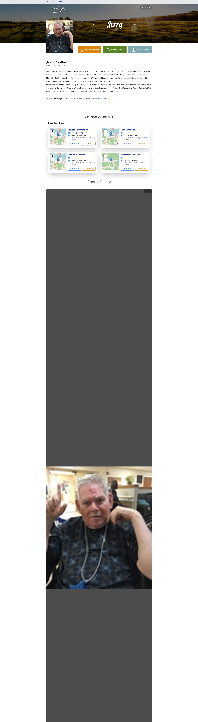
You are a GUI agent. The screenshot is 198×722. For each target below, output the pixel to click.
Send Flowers (142, 144)
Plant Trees (89, 144)
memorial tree (71, 98)
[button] (58, 134)
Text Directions (74, 144)
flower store (102, 98)
